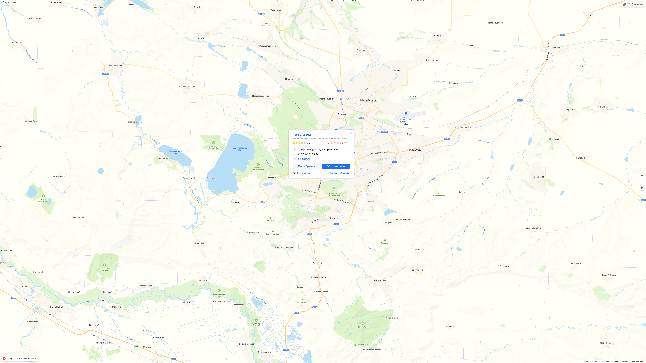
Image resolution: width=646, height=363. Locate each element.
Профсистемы (302, 134)
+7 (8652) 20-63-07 (308, 154)
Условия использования (599, 361)
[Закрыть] (351, 132)
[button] (624, 4)
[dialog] (321, 154)
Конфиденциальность (619, 361)
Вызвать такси (303, 173)
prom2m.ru (304, 158)
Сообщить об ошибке (340, 173)
